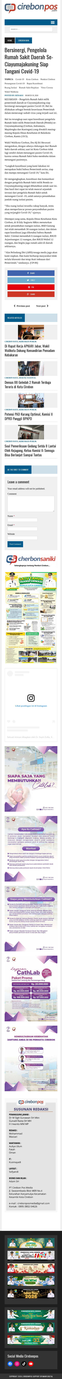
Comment (11, 494)
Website (11, 534)
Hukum (22, 378)
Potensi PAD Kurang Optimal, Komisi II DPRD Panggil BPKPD (29, 416)
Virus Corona (47, 87)
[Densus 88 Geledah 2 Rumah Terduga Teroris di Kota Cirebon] (31, 374)
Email (10, 525)
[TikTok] (24, 1363)
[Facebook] (10, 1363)
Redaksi (19, 96)
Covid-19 (20, 79)
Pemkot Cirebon (48, 79)
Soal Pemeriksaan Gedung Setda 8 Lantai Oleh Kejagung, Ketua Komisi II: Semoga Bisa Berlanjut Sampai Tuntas (30, 450)
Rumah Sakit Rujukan (29, 87)
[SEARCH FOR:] (31, 29)
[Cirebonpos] (31, 8)
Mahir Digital (47, 1376)
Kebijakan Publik (27, 342)
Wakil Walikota (11, 92)
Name (10, 516)
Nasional (31, 378)
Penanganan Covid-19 (15, 83)
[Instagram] (17, 1363)
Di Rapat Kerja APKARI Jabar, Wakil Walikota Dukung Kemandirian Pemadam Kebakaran (30, 350)
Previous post (23, 306)
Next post (40, 306)
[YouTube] (30, 1363)
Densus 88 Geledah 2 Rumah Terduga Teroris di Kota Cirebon (28, 384)
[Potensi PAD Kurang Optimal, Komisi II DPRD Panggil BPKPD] (31, 406)
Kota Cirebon (32, 79)
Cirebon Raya (11, 342)
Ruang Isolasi (11, 87)
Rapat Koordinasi (35, 83)
